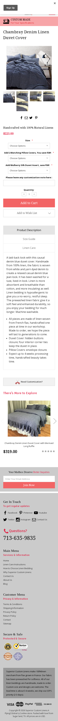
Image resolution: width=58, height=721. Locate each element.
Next (55, 421)
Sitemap (7, 623)
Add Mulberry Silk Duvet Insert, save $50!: (29, 165)
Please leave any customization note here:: (29, 177)
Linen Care (29, 248)
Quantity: (29, 189)
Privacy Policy (9, 611)
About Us (7, 579)
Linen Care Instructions (14, 564)
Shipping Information (13, 608)
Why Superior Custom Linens (17, 572)
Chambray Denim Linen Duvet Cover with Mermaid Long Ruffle (29, 445)
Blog (5, 583)
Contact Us (8, 576)
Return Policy (9, 615)
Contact (7, 619)
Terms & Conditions (12, 604)
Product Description (29, 230)
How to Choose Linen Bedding (17, 568)
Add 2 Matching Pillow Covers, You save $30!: (29, 152)
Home (6, 560)
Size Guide (29, 239)
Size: (29, 140)
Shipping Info (32, 381)
